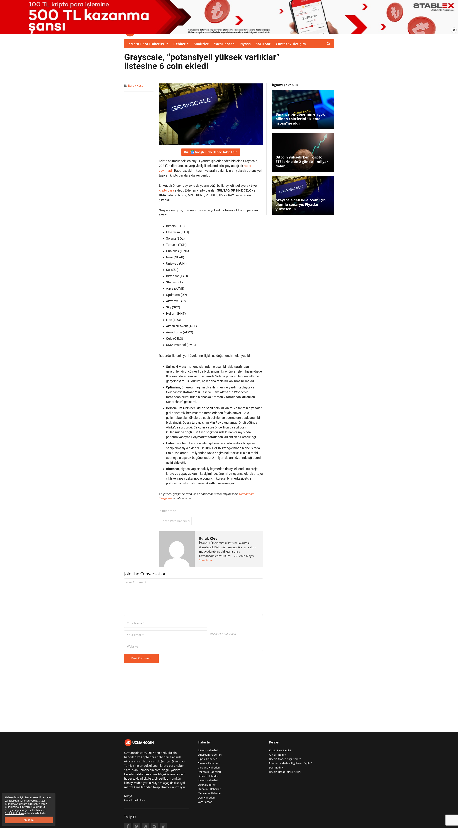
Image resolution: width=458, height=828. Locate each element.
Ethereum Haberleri (210, 754)
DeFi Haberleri (206, 797)
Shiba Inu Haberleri (209, 789)
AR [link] (183, 301)
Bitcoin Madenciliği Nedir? (285, 759)
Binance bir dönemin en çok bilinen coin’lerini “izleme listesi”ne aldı (300, 119)
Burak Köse (208, 538)
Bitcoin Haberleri (208, 750)
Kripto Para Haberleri (147, 44)
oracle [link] (246, 437)
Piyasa (245, 44)
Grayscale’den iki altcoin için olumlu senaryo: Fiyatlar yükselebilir (301, 204)
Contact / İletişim (291, 44)
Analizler (201, 44)
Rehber (179, 44)
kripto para (166, 190)
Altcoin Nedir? (277, 754)
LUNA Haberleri (207, 784)
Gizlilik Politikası (134, 800)
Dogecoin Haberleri (209, 772)
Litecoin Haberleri (208, 776)
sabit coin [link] (213, 408)
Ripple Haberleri (208, 759)
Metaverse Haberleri (210, 793)
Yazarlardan (224, 44)
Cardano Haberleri (209, 767)
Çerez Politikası (34, 810)
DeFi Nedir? (276, 767)
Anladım (29, 820)
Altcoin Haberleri (208, 780)
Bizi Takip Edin (210, 152)
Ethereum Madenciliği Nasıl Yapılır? (290, 763)
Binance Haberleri (209, 763)
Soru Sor (263, 44)
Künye (128, 796)
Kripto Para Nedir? (280, 750)
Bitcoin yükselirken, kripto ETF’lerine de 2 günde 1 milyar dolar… (302, 161)
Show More (206, 560)
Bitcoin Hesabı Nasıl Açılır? (285, 772)
